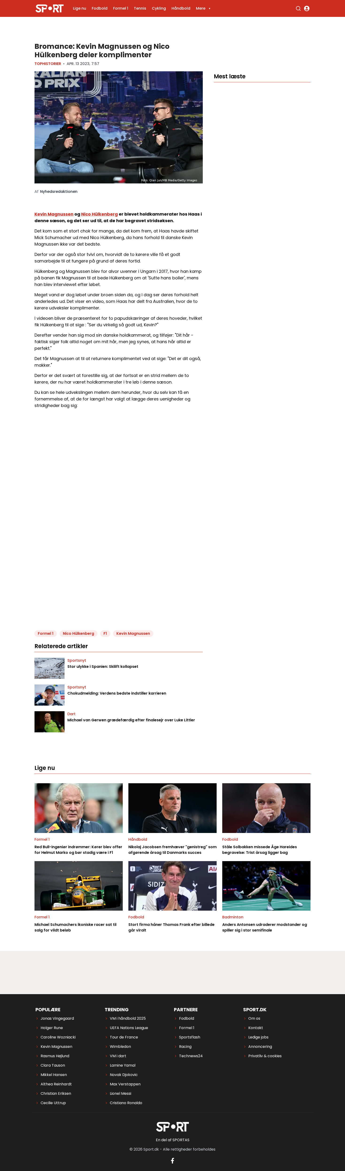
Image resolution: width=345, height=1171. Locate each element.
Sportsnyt (76, 660)
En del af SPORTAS (172, 1140)
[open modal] (307, 8)
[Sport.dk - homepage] (49, 8)
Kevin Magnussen (53, 214)
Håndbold (181, 8)
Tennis (140, 8)
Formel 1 (120, 8)
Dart (71, 714)
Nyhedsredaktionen (58, 191)
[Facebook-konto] (172, 1160)
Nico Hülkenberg (99, 214)
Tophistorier (47, 63)
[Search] (298, 8)
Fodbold (99, 8)
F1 (105, 633)
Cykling (159, 8)
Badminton (232, 917)
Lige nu (79, 8)
